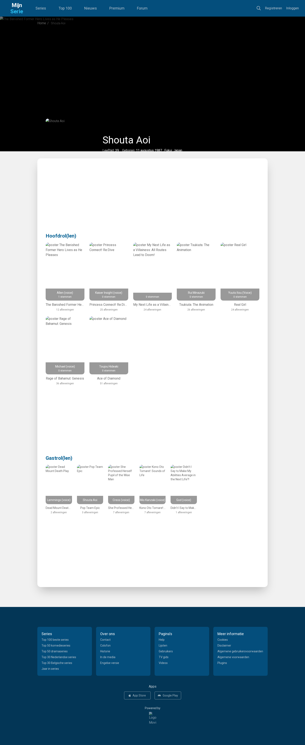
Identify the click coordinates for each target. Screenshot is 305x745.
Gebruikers (166, 651)
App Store (139, 695)
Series (40, 8)
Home (41, 23)
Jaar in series (50, 668)
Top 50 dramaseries (54, 651)
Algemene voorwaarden (233, 657)
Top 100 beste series (55, 639)
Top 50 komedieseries (55, 645)
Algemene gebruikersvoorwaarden (240, 651)
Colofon (105, 645)
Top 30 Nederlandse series (58, 657)
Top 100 (65, 8)
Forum (142, 8)
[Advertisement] (152, 63)
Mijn (16, 8)
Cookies (222, 639)
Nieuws (90, 8)
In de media (107, 657)
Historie (105, 651)
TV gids (163, 657)
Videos (163, 663)
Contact (105, 639)
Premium (116, 8)
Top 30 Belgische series (56, 663)
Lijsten (163, 645)
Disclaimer (224, 645)
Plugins (222, 663)
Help (162, 639)
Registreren (273, 8)
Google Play (170, 695)
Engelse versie (109, 663)
